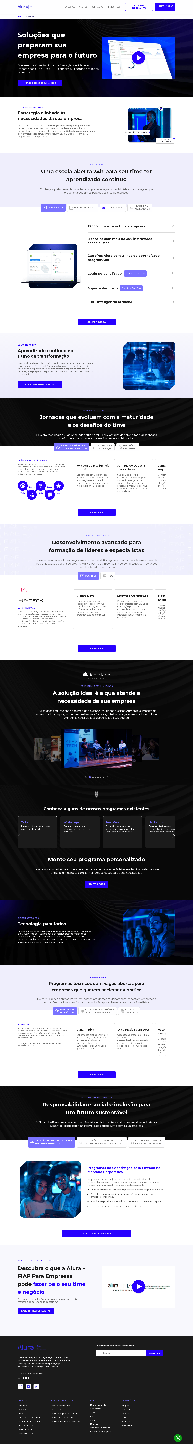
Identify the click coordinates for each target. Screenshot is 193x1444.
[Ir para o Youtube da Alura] (28, 1386)
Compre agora (165, 6)
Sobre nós (23, 1405)
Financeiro (95, 1409)
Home (20, 16)
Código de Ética (25, 1433)
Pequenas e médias (100, 1427)
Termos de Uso (25, 1425)
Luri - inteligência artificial (110, 302)
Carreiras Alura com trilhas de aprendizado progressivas (124, 258)
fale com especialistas (36, 1311)
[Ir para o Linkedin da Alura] (36, 1386)
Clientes (83, 7)
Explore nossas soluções (40, 83)
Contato (22, 1409)
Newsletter (127, 1425)
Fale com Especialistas (40, 384)
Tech (92, 1412)
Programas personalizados (64, 1413)
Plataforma (56, 1409)
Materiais (126, 1409)
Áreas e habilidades (60, 1405)
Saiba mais (96, 512)
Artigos (125, 1405)
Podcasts (126, 1413)
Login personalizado (116, 273)
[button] (86, 777)
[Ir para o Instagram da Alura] (20, 1386)
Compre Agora (96, 322)
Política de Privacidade (29, 1421)
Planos (110, 7)
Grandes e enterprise (100, 1431)
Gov (92, 1416)
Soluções (70, 7)
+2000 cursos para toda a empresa (116, 226)
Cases (124, 1417)
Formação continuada (62, 1417)
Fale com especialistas (139, 7)
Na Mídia (126, 1421)
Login (119, 7)
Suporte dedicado (114, 288)
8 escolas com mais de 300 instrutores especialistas (120, 241)
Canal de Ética (25, 1429)
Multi (92, 1420)
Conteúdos (97, 7)
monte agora (96, 884)
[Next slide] (164, 482)
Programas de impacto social (65, 1421)
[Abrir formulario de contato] (178, 1438)
